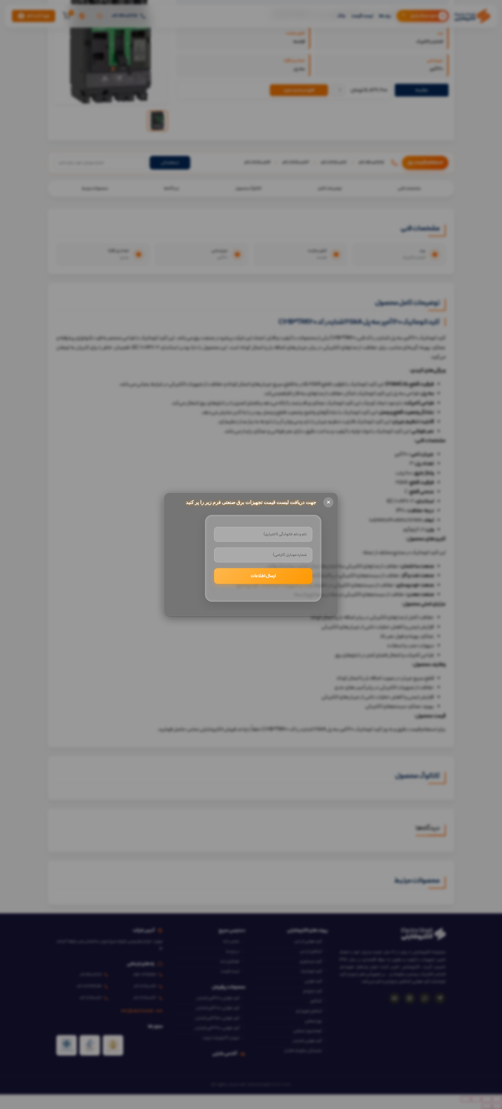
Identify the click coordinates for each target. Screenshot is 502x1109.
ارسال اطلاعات (263, 576)
